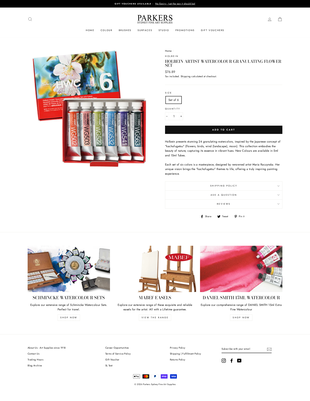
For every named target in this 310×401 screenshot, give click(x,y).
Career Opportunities (117, 347)
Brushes (125, 30)
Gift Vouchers (212, 30)
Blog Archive (35, 365)
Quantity (172, 108)
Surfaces (145, 30)
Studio (164, 30)
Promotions (185, 30)
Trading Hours (35, 359)
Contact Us (33, 353)
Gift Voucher (112, 359)
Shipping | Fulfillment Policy (185, 353)
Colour (106, 30)
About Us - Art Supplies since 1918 (47, 347)
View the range (155, 317)
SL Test (108, 365)
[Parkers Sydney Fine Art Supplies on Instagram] (224, 360)
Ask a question (224, 195)
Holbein (171, 56)
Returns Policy (177, 359)
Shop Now (68, 317)
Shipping (186, 76)
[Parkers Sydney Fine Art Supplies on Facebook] (231, 360)
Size (168, 92)
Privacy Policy (177, 347)
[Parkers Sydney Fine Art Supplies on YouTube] (239, 360)
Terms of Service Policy (118, 353)
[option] (155, 4)
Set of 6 (173, 100)
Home (90, 30)
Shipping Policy (223, 185)
